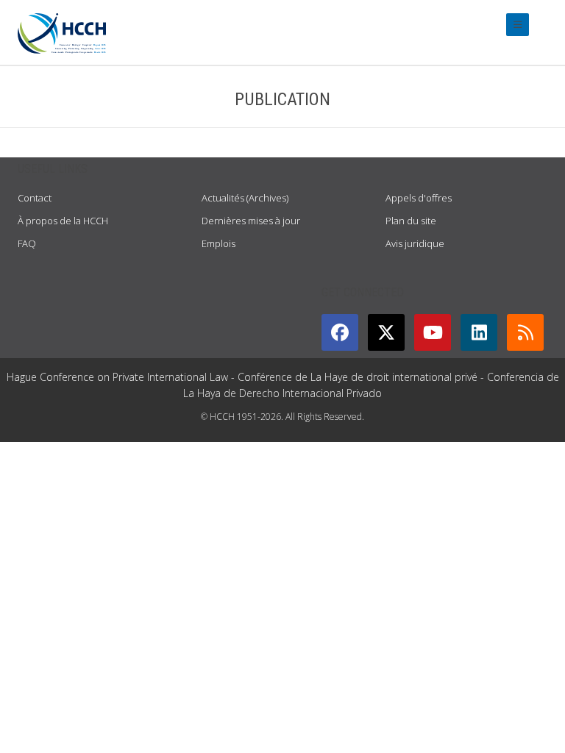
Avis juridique (414, 243)
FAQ (27, 243)
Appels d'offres (418, 197)
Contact (34, 197)
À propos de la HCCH (63, 220)
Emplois (218, 243)
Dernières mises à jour (251, 220)
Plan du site (410, 220)
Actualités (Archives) (245, 197)
